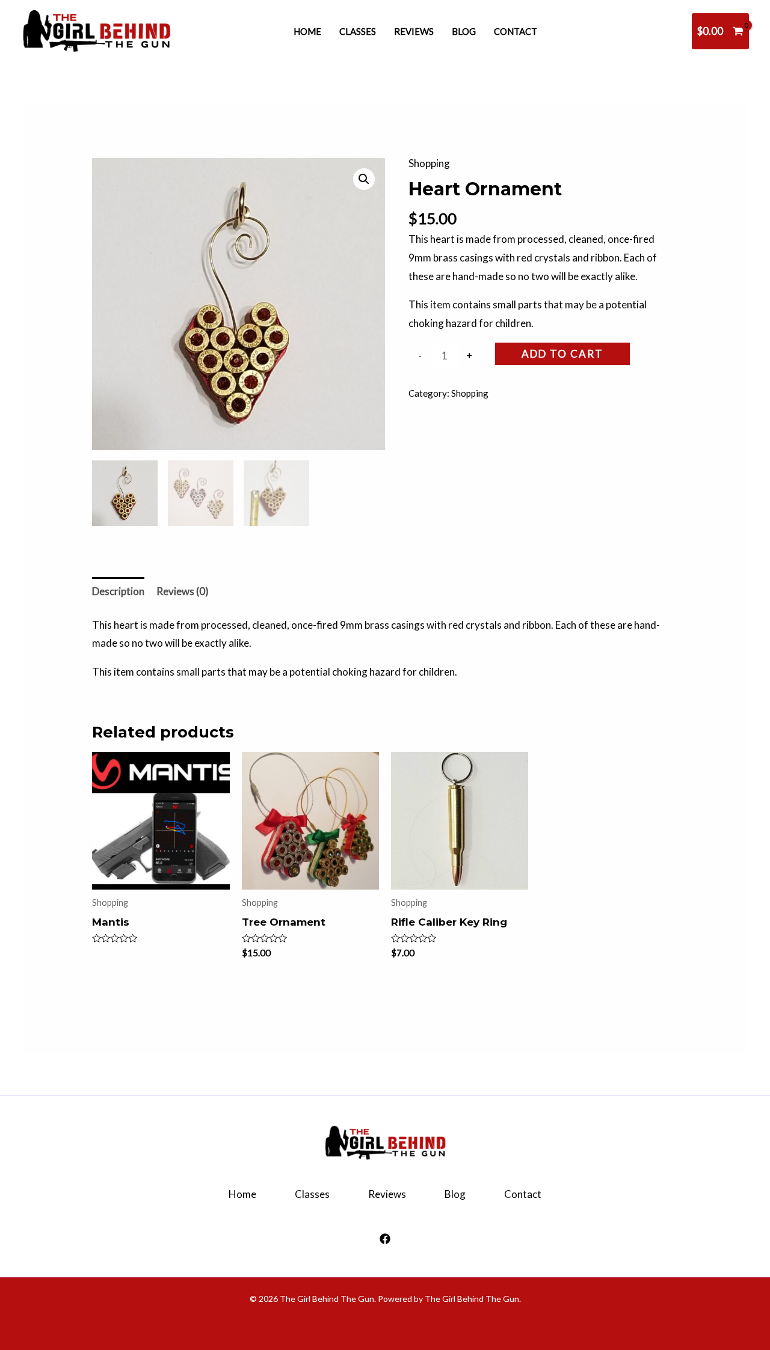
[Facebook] (385, 1238)
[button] (364, 179)
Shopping (429, 163)
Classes (357, 31)
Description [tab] (118, 591)
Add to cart (562, 353)
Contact (515, 31)
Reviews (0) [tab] (182, 591)
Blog (464, 31)
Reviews (414, 31)
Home (307, 31)
